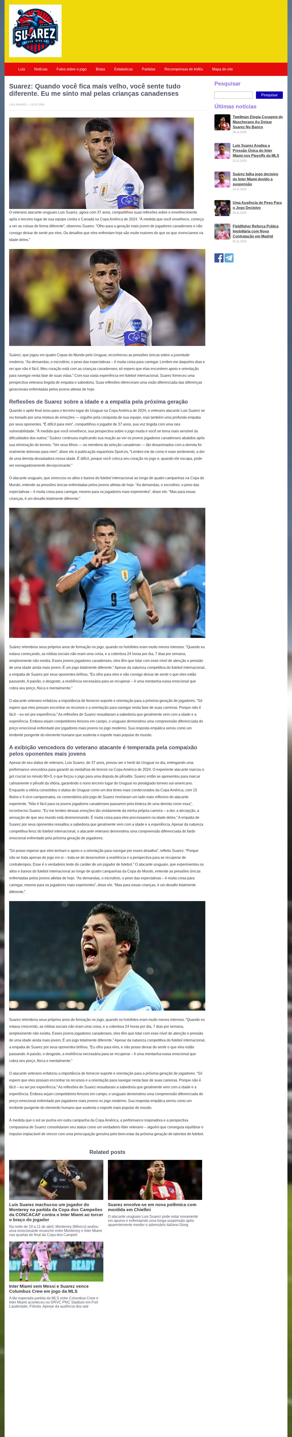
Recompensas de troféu (183, 69)
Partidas (148, 69)
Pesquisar (227, 83)
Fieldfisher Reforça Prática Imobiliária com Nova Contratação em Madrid (256, 231)
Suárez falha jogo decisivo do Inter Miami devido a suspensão (255, 179)
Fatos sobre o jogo (72, 69)
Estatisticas (123, 69)
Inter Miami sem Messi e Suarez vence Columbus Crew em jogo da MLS (49, 1289)
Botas (100, 69)
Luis (21, 69)
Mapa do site (222, 69)
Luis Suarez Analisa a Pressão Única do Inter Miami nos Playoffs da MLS (256, 151)
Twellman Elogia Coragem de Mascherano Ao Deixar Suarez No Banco (258, 122)
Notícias (40, 69)
